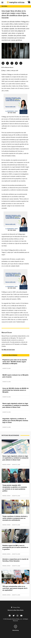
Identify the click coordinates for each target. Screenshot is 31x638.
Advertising (15, 630)
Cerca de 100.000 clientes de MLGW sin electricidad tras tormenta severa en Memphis (15, 390)
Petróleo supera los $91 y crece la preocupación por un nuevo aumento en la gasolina (15, 547)
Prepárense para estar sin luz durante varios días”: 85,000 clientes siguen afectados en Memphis (14, 362)
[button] (2, 2)
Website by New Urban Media (15, 610)
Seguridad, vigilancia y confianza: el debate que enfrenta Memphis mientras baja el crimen (15, 420)
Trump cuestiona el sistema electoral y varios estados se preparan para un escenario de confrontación (14, 518)
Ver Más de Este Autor (8, 349)
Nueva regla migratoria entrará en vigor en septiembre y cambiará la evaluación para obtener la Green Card (15, 405)
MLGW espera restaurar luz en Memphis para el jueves (15, 376)
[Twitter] (13, 615)
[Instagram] (17, 615)
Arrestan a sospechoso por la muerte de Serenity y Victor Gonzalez (15, 560)
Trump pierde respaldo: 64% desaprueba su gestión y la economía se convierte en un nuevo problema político (14, 488)
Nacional (4, 6)
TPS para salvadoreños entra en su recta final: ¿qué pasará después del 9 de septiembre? (14, 588)
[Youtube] (21, 615)
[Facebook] (9, 615)
